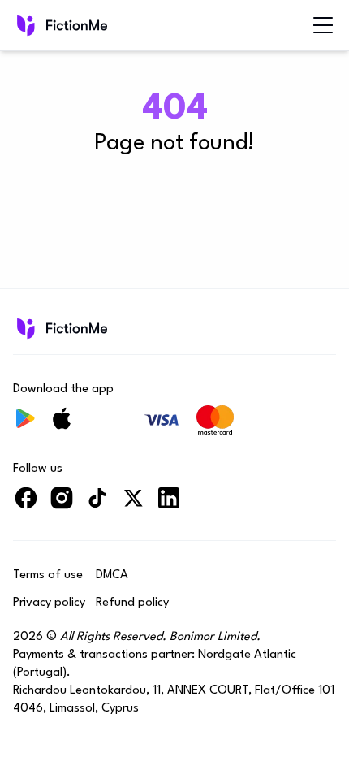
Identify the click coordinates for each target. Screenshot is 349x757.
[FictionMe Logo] (60, 328)
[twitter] (133, 505)
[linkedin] (169, 505)
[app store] (62, 425)
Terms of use (48, 575)
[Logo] (60, 25)
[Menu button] (323, 25)
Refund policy (132, 603)
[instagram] (62, 505)
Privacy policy (49, 603)
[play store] (26, 425)
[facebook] (26, 505)
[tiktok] (97, 505)
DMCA (112, 575)
